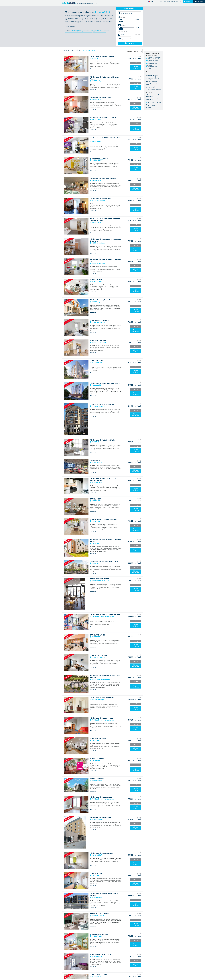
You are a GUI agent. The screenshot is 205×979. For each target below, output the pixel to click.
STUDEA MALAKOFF (97, 779)
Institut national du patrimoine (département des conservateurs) (152, 75)
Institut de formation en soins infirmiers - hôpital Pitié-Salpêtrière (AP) (152, 80)
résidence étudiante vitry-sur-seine (83, 32)
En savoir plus (93, 69)
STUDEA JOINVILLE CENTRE (99, 579)
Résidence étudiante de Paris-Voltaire (152, 95)
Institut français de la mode (154, 89)
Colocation (137, 34)
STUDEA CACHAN (96, 280)
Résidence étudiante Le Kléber (100, 199)
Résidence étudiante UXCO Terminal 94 (103, 57)
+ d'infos (135, 63)
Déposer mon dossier (135, 67)
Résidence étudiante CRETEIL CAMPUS (103, 117)
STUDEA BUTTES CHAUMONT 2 (151, 106)
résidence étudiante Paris (154, 57)
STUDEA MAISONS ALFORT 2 (99, 320)
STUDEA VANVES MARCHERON (100, 954)
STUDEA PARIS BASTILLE (98, 873)
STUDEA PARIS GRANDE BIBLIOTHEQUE (103, 519)
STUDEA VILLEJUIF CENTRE (99, 158)
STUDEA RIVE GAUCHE (97, 635)
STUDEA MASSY (95, 499)
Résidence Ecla (95, 460)
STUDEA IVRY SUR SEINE (98, 340)
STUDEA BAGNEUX (96, 361)
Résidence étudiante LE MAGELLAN (102, 404)
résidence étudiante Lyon (154, 59)
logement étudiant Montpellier (151, 64)
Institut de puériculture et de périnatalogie (153, 86)
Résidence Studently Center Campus (102, 300)
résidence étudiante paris (76, 30)
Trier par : (129, 51)
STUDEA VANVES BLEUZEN (99, 934)
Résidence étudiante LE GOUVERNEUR (103, 698)
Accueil (66, 9)
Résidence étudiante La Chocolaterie (102, 440)
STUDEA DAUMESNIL (97, 758)
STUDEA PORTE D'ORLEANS (99, 655)
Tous (122, 34)
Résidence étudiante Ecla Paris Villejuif (103, 178)
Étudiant (188, 1)
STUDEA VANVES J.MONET (99, 975)
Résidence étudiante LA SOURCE (101, 97)
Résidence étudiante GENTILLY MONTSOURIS (105, 383)
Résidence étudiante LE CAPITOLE (101, 718)
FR (150, 1)
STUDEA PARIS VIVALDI (98, 738)
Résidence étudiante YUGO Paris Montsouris (105, 615)
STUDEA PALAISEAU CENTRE (99, 914)
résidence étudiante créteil (99, 32)
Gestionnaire (199, 1)
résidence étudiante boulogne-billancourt (93, 30)
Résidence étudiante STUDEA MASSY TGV (104, 561)
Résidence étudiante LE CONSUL (101, 797)
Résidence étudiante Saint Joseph (101, 853)
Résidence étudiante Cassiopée (100, 817)
